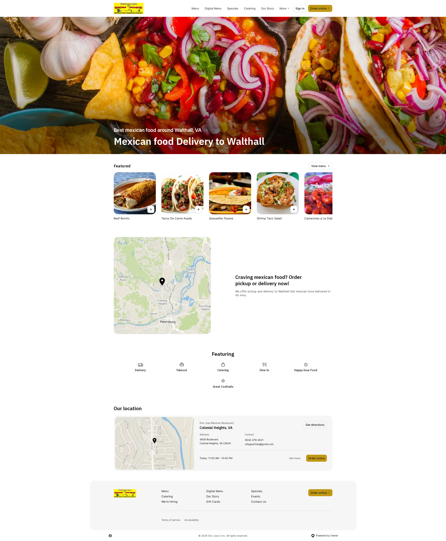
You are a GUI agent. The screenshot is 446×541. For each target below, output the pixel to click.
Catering (250, 8)
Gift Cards (213, 501)
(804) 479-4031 (254, 440)
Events (255, 496)
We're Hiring (169, 501)
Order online (316, 458)
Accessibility (192, 519)
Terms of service (170, 519)
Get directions (315, 424)
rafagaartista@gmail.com (259, 444)
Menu (195, 8)
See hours (295, 458)
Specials (232, 8)
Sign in (300, 8)
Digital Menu (213, 8)
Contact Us (258, 501)
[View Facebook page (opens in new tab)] (110, 536)
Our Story (267, 8)
